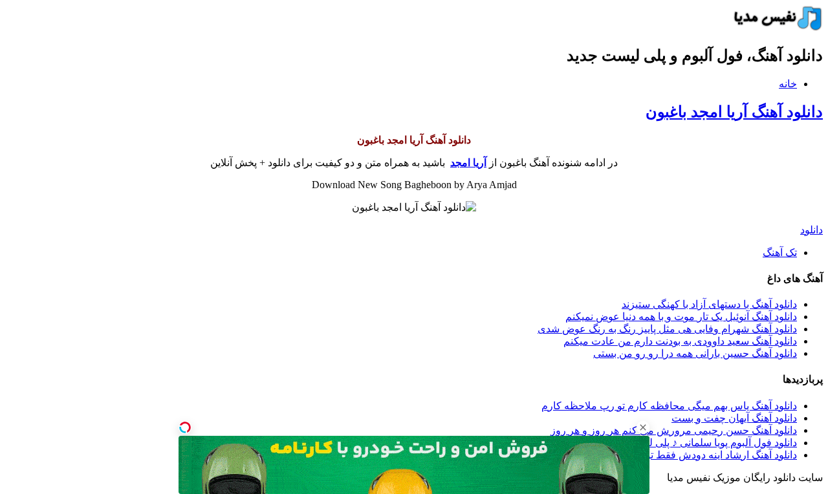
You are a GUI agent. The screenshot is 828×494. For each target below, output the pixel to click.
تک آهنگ (780, 252)
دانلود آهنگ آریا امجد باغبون (734, 111)
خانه (788, 83)
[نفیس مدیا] (774, 27)
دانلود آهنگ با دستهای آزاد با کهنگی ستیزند (709, 304)
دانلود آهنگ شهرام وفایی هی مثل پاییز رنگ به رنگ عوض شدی (667, 328)
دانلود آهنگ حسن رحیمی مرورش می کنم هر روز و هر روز (673, 430)
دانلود (811, 229)
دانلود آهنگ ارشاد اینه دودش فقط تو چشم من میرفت (684, 454)
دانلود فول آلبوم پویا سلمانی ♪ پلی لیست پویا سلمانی (686, 442)
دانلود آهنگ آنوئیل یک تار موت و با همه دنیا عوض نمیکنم (681, 316)
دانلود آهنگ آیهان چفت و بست (734, 418)
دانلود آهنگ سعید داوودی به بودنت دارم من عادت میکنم (680, 341)
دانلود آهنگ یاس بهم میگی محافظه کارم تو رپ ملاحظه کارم (669, 405)
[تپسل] (185, 427)
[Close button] (643, 427)
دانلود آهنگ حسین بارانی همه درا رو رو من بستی (695, 353)
